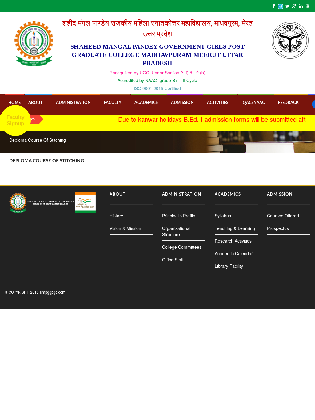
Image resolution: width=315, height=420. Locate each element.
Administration (73, 103)
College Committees (181, 247)
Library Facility (229, 266)
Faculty (112, 103)
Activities (217, 103)
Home (14, 103)
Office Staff (172, 259)
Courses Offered (283, 215)
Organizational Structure (176, 231)
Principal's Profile (178, 215)
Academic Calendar (234, 253)
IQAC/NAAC (253, 103)
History (116, 215)
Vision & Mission (125, 228)
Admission (182, 103)
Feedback (288, 103)
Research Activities (233, 241)
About (35, 103)
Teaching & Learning (235, 228)
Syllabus (223, 215)
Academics (146, 103)
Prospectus (278, 228)
